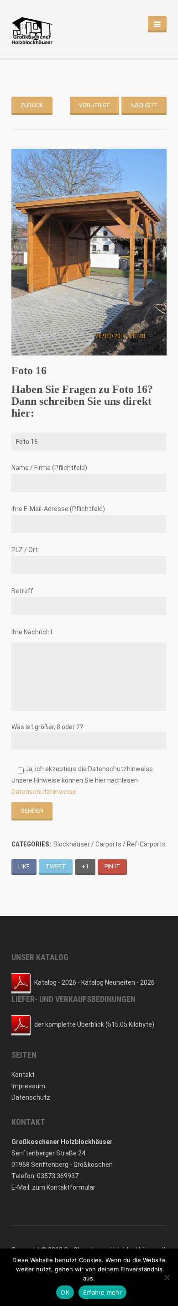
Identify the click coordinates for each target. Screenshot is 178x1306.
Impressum (28, 1086)
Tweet (56, 866)
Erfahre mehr (102, 1292)
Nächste (144, 105)
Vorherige (94, 105)
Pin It (112, 866)
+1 (85, 866)
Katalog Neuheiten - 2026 (118, 982)
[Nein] (166, 1277)
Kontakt (23, 1074)
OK (65, 1292)
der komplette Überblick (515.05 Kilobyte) (94, 1024)
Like (24, 866)
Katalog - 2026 (55, 982)
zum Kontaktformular (63, 1187)
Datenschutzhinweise (43, 791)
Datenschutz (30, 1097)
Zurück (32, 105)
